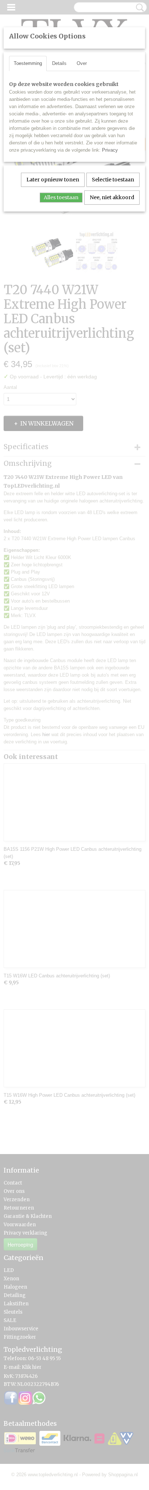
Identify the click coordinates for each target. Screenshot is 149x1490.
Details (59, 63)
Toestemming (28, 63)
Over (82, 63)
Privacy (110, 150)
